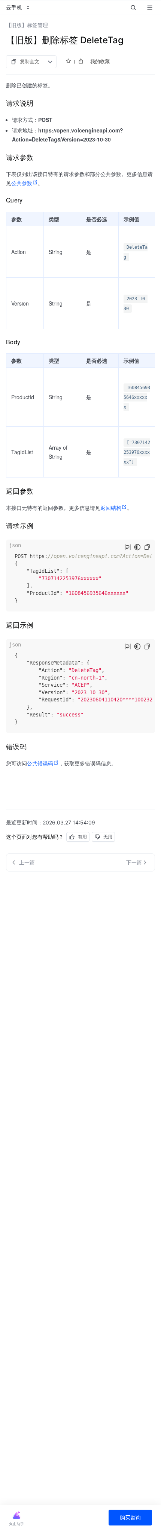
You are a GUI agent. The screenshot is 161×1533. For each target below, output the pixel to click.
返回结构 (110, 507)
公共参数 (21, 183)
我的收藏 (100, 61)
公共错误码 (40, 763)
